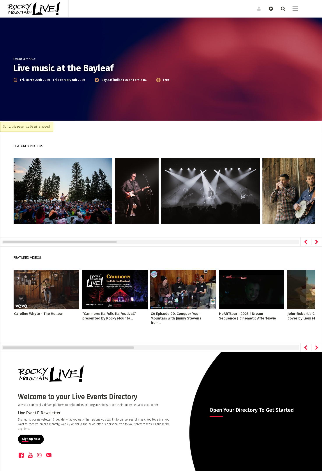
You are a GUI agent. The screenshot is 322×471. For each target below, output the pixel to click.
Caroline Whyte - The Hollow (38, 313)
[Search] (280, 8)
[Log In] (256, 8)
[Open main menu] (292, 9)
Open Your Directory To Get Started (252, 410)
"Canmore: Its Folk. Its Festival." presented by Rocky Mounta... (109, 315)
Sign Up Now (31, 439)
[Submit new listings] (268, 8)
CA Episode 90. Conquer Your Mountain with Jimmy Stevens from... (176, 318)
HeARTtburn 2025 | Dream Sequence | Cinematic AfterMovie (247, 315)
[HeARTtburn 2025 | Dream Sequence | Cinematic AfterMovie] (251, 289)
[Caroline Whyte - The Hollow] (46, 289)
